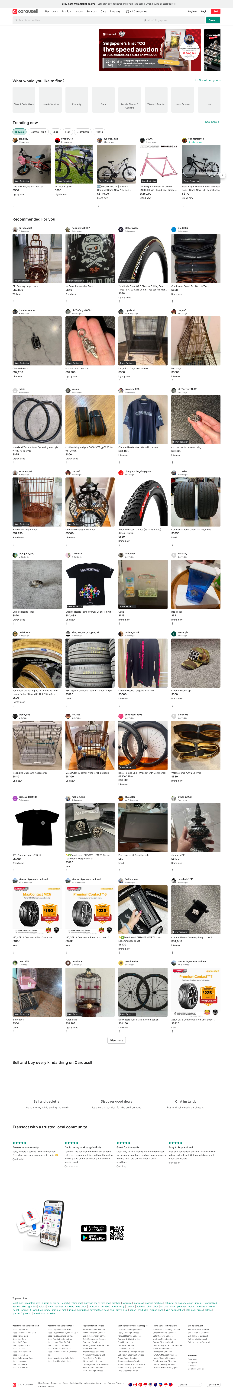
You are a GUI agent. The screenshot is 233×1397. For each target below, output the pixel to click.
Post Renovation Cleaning (164, 1361)
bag (112, 1310)
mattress (138, 1303)
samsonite (93, 1306)
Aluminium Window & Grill (94, 1355)
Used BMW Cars (20, 1342)
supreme (127, 1303)
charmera (202, 1306)
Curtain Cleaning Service (164, 1342)
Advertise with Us (98, 1383)
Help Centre (43, 1383)
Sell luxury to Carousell (198, 1336)
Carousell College (196, 1369)
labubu (191, 1306)
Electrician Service (126, 1345)
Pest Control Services (162, 1348)
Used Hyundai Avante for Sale (61, 1358)
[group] (116, 50)
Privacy (119, 1383)
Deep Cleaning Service (128, 1370)
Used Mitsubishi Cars (22, 1351)
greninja (32, 1306)
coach (65, 1303)
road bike (143, 1310)
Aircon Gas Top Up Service (130, 1367)
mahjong (69, 1306)
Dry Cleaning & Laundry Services (167, 1345)
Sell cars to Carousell (197, 1339)
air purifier (55, 1303)
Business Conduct (46, 1386)
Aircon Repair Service (127, 1358)
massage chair (91, 1303)
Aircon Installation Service (129, 1361)
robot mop (18, 1303)
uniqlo (71, 1310)
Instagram (192, 1362)
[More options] (14, 206)
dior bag (116, 1303)
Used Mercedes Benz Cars (24, 1333)
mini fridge (82, 1310)
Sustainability (76, 1383)
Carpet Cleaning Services (164, 1333)
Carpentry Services (91, 1342)
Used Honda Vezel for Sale (59, 1348)
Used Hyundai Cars (21, 1345)
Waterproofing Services (93, 1361)
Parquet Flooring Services (129, 1336)
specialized (211, 1303)
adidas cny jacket (184, 1303)
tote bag (105, 1303)
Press (65, 1383)
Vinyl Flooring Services (93, 1370)
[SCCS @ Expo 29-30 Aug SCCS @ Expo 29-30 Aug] (150, 50)
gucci (45, 1303)
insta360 (105, 1306)
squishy (51, 1313)
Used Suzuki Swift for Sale (59, 1361)
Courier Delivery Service (164, 1364)
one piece (81, 1306)
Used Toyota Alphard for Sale (60, 1336)
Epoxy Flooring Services (128, 1333)
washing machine (154, 1303)
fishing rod (76, 1303)
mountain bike (32, 1303)
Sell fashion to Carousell (198, 1333)
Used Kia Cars (19, 1348)
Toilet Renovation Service (94, 1339)
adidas (42, 1306)
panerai (130, 1306)
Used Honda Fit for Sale (58, 1345)
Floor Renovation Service (94, 1367)
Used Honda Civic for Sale (59, 1342)
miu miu (199, 1303)
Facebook (192, 1359)
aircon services (55, 1306)
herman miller (19, 1306)
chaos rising (118, 1306)
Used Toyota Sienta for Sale (60, 1339)
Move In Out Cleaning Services (166, 1329)
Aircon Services (90, 1348)
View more (116, 1040)
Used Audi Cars (19, 1339)
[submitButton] (213, 20)
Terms (110, 1383)
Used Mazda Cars (20, 1364)
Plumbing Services (126, 1342)
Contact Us (56, 1383)
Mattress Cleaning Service (164, 1339)
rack (64, 1310)
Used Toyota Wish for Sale (59, 1329)
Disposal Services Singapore (165, 1367)
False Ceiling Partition (92, 1358)
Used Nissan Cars (20, 1355)
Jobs (86, 1383)
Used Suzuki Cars (20, 1367)
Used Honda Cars (20, 1336)
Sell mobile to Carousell (198, 1329)
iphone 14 (26, 1310)
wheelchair (39, 1313)
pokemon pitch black (147, 1306)
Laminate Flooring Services (130, 1329)
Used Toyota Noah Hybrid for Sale (63, 1333)
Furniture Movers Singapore (165, 1355)
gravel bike (121, 1310)
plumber (181, 1306)
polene (208, 1310)
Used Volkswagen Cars (23, 1358)
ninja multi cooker (174, 1310)
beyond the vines (99, 1310)
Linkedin (192, 1365)
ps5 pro (169, 1303)
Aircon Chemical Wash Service (131, 1364)
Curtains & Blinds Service (129, 1339)
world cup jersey (41, 1310)
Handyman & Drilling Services (131, 1351)
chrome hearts (167, 1306)
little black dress (194, 1310)
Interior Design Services (93, 1351)
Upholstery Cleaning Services (131, 1355)
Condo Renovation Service (95, 1336)
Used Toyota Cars (20, 1329)
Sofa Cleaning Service (163, 1336)
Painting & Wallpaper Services (96, 1345)
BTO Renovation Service (94, 1333)
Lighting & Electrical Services (96, 1364)
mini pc (56, 1310)
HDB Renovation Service (94, 1329)
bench (132, 1310)
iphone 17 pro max (22, 1313)
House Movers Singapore (164, 1358)
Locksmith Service (126, 1348)
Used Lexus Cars (20, 1361)
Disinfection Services (162, 1351)
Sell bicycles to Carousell (199, 1342)
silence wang (156, 1310)
